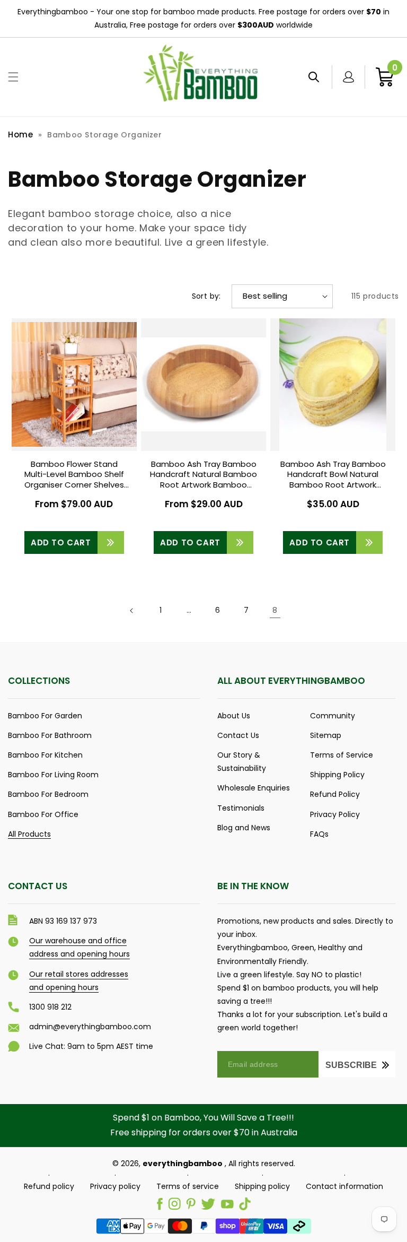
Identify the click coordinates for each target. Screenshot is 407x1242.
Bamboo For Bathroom (50, 735)
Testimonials (240, 808)
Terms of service (187, 1186)
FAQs (319, 834)
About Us (233, 715)
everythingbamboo (183, 1163)
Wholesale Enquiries (253, 788)
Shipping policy (262, 1186)
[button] (13, 77)
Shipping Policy (337, 774)
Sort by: (206, 296)
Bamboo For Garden (45, 715)
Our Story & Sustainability (241, 762)
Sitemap (325, 735)
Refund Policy (335, 794)
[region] (203, 19)
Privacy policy (115, 1186)
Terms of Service (341, 755)
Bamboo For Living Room (53, 774)
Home (20, 134)
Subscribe (351, 1065)
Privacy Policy (335, 814)
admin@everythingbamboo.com (90, 1026)
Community (332, 715)
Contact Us (238, 735)
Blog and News (243, 827)
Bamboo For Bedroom (48, 794)
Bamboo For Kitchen (45, 755)
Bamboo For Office (43, 814)
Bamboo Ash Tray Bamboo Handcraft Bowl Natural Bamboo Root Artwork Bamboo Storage (333, 474)
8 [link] (275, 610)
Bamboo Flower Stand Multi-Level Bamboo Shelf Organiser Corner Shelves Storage (74, 474)
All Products (29, 834)
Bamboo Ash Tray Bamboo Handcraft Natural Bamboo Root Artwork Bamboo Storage (203, 474)
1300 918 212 (50, 1007)
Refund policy (49, 1186)
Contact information (344, 1186)
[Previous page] (132, 610)
